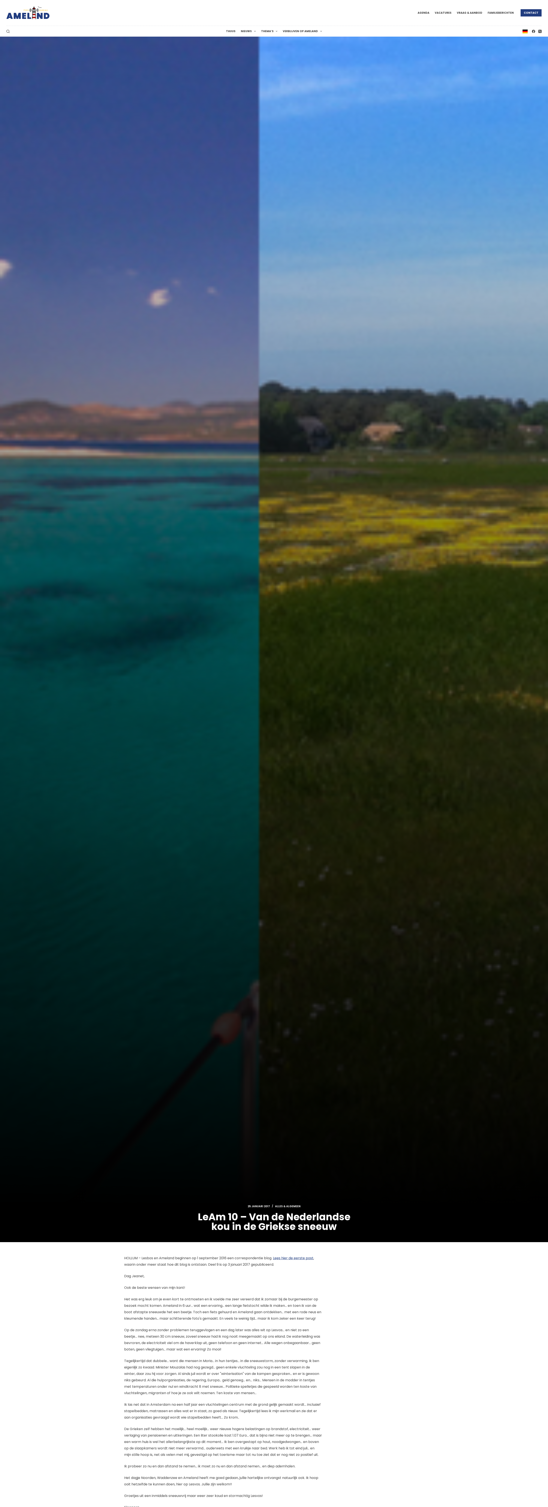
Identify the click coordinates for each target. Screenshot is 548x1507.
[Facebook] (533, 31)
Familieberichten (501, 13)
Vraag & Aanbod (469, 13)
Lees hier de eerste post (293, 1258)
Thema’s (267, 31)
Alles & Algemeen (288, 1206)
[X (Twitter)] (540, 31)
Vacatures (443, 13)
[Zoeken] (8, 31)
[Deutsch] (525, 31)
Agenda (423, 13)
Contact (531, 13)
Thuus (230, 31)
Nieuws (246, 31)
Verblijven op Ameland (300, 31)
